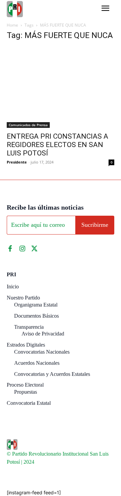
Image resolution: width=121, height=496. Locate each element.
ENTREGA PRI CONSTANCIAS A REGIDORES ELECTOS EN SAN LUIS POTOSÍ (57, 144)
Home (12, 25)
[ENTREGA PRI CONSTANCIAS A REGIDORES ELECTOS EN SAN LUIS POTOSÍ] (60, 87)
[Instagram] (22, 248)
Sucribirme (94, 224)
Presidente (17, 162)
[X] (34, 248)
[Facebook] (10, 248)
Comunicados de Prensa (28, 124)
